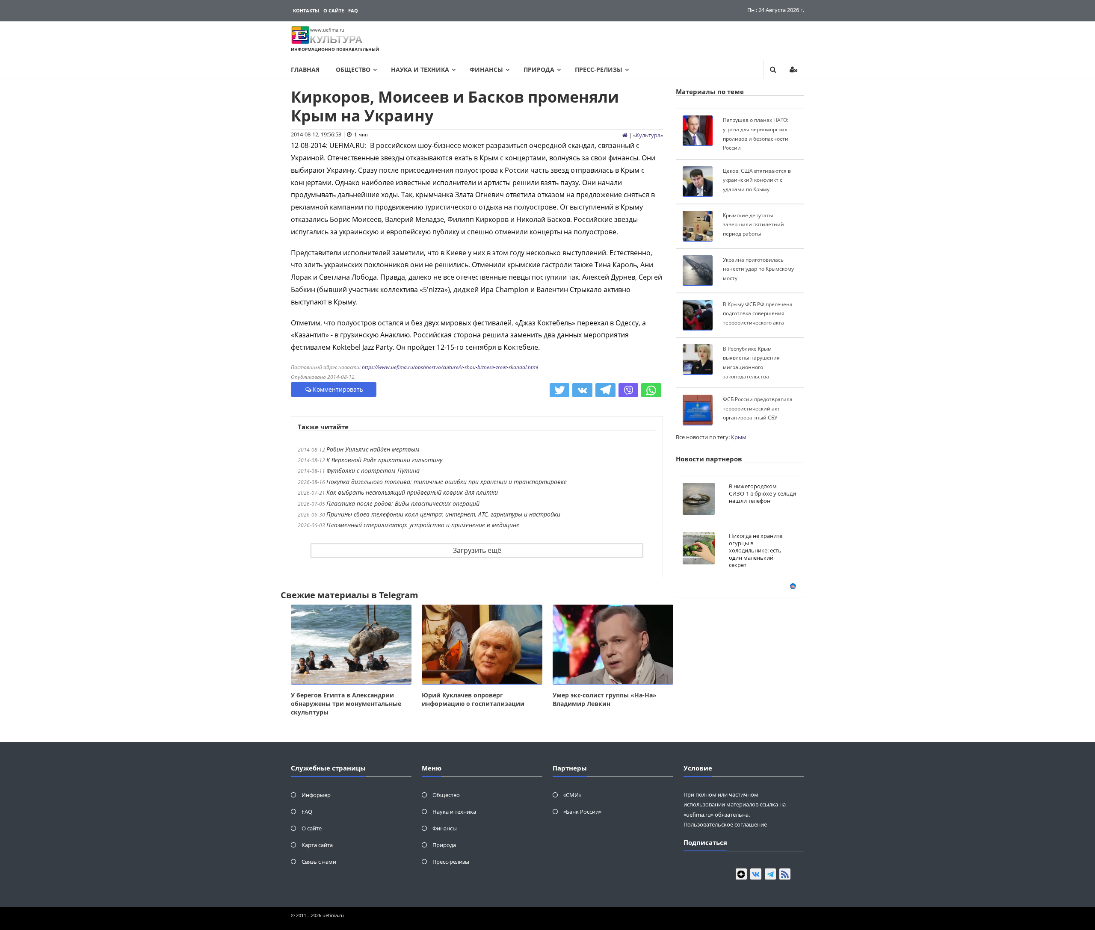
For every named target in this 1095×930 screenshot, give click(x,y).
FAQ (353, 10)
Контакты (306, 10)
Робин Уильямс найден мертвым (373, 449)
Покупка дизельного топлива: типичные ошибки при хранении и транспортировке (446, 482)
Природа (539, 69)
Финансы (486, 69)
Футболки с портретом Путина (373, 470)
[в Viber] (629, 390)
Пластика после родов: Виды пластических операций (402, 503)
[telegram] (770, 874)
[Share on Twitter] (560, 390)
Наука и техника (420, 69)
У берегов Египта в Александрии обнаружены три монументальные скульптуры (346, 703)
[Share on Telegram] (605, 390)
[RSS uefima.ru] (784, 874)
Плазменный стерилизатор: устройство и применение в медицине (422, 525)
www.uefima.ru (327, 30)
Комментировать (338, 389)
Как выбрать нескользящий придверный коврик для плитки (412, 492)
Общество (353, 69)
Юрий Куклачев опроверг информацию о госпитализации (473, 699)
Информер (316, 795)
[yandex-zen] (741, 874)
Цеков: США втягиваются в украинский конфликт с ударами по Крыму (757, 180)
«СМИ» (572, 795)
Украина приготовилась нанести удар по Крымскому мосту (758, 269)
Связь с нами (319, 861)
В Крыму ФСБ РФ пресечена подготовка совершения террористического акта (758, 313)
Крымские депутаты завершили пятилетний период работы (753, 224)
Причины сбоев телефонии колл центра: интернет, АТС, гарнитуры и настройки (443, 514)
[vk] (755, 874)
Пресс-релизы (598, 69)
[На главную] (624, 135)
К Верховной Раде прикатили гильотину (384, 460)
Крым (738, 437)
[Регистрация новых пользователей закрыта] (793, 69)
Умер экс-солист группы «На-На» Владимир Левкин (605, 699)
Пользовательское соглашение (725, 824)
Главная (305, 69)
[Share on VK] (582, 390)
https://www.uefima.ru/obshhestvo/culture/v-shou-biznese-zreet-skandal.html (450, 367)
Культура (648, 135)
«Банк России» (582, 811)
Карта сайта (317, 845)
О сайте (333, 10)
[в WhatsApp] (651, 390)
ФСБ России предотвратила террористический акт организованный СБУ (758, 408)
